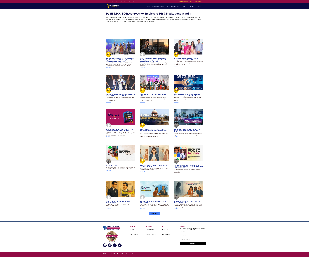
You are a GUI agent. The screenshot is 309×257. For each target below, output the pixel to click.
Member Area (165, 232)
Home (148, 6)
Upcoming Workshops (173, 6)
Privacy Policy (165, 229)
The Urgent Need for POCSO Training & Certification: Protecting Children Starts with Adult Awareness (188, 167)
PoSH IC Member (150, 232)
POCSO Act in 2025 (112, 165)
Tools (184, 6)
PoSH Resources (166, 234)
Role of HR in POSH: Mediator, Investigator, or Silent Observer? (153, 166)
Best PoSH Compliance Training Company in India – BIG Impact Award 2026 (120, 95)
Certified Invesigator (151, 234)
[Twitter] (120, 245)
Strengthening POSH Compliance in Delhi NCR (153, 95)
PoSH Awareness (150, 229)
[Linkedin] (105, 245)
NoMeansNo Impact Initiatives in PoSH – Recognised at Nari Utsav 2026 (186, 59)
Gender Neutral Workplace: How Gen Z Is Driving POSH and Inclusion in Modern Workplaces (187, 131)
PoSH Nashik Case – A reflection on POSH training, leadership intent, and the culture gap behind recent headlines (154, 60)
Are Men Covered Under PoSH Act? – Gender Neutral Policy (154, 201)
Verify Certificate (134, 234)
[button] (154, 213)
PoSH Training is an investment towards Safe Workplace (119, 201)
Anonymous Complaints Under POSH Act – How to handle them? (187, 201)
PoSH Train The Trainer (151, 237)
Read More (108, 67)
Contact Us (132, 232)
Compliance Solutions (158, 6)
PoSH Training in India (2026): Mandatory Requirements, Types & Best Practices (187, 95)
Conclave (191, 6)
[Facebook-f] (115, 245)
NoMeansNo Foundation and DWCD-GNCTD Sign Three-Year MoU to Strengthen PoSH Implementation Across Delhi (120, 60)
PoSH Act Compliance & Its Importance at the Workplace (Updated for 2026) (119, 130)
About (199, 6)
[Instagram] (110, 245)
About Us (132, 229)
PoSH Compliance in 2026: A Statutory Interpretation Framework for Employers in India (153, 131)
